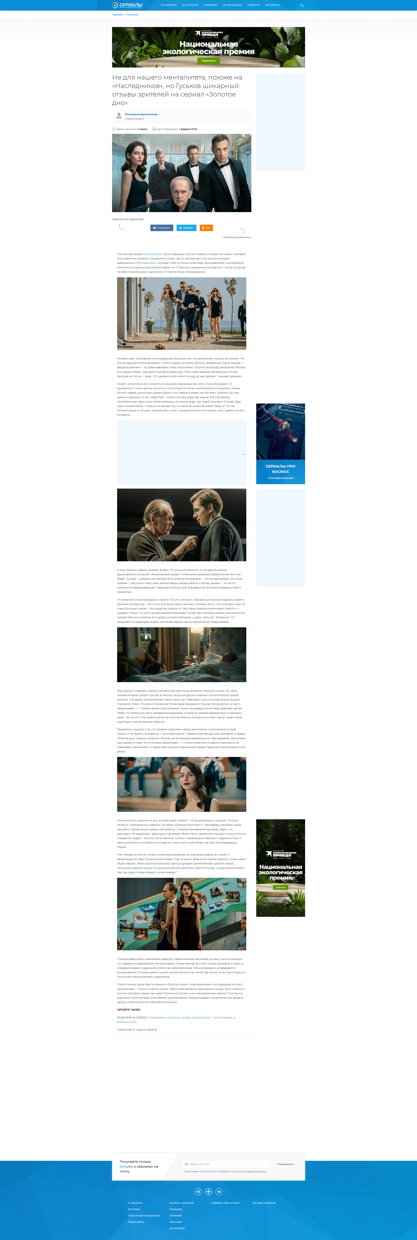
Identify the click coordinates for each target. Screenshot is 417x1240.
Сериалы (117, 14)
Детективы (177, 1228)
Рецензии (210, 5)
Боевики (176, 1215)
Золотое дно (152, 254)
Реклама (134, 1209)
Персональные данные (144, 1215)
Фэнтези (175, 1222)
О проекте (135, 1203)
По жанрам (168, 5)
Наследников (146, 262)
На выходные (232, 5)
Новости (253, 5)
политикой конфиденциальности (249, 1172)
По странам (190, 5)
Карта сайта (136, 1222)
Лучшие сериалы (264, 1203)
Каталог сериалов (182, 1203)
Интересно (272, 5)
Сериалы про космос (225, 1203)
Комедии (176, 1209)
